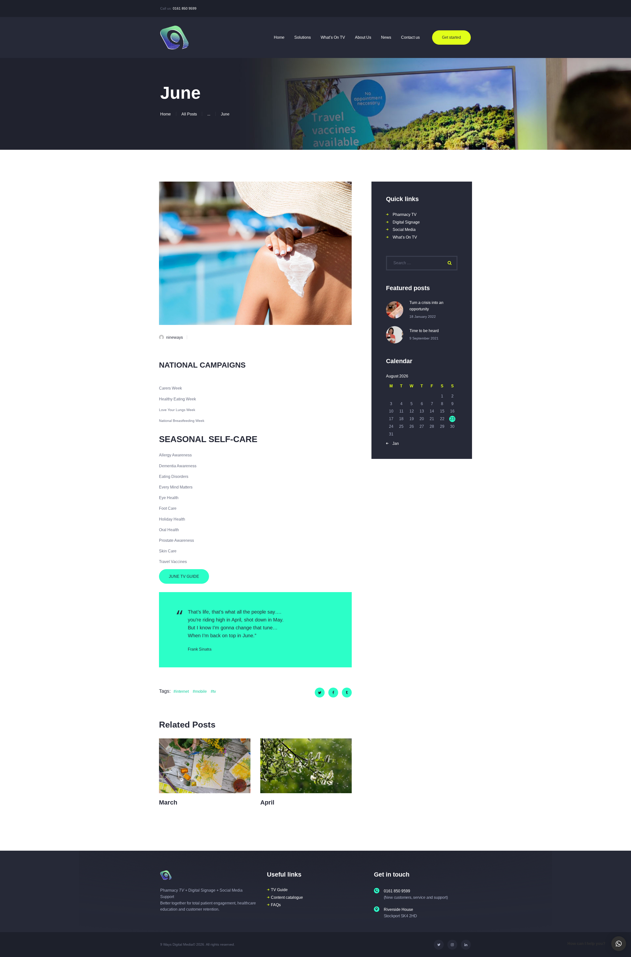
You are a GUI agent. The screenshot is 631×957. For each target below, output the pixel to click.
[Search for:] (421, 263)
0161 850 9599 (184, 8)
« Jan (394, 443)
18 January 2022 (422, 317)
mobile (201, 691)
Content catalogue (287, 897)
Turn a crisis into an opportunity (426, 305)
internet (182, 691)
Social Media (404, 229)
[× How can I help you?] (618, 943)
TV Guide (279, 890)
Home (165, 114)
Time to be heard (424, 331)
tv (214, 691)
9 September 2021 (423, 338)
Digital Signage (406, 222)
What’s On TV (405, 237)
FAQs (276, 905)
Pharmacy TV (405, 214)
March (168, 802)
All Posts (189, 114)
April (267, 802)
